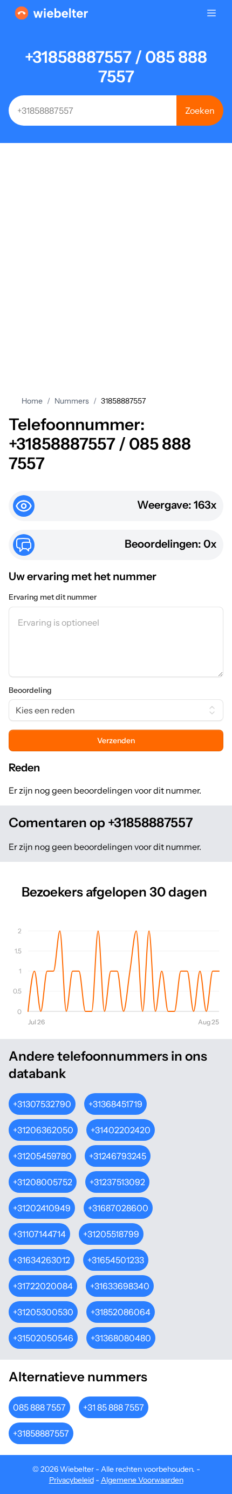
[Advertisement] (116, 273)
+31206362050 (43, 1130)
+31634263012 (41, 1260)
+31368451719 (115, 1104)
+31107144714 (39, 1234)
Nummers (71, 401)
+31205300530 (43, 1312)
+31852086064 (121, 1312)
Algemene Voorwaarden (142, 1480)
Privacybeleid (71, 1480)
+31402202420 (121, 1130)
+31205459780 (42, 1156)
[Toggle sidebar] (211, 13)
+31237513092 (117, 1182)
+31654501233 (115, 1260)
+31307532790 (42, 1104)
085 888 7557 (39, 1407)
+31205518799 (111, 1234)
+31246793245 (117, 1156)
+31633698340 (119, 1286)
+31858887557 (41, 1433)
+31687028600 (118, 1208)
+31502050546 (43, 1338)
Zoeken (200, 110)
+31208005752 (42, 1182)
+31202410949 (42, 1208)
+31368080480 (121, 1338)
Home (32, 401)
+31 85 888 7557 (113, 1407)
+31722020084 (43, 1286)
